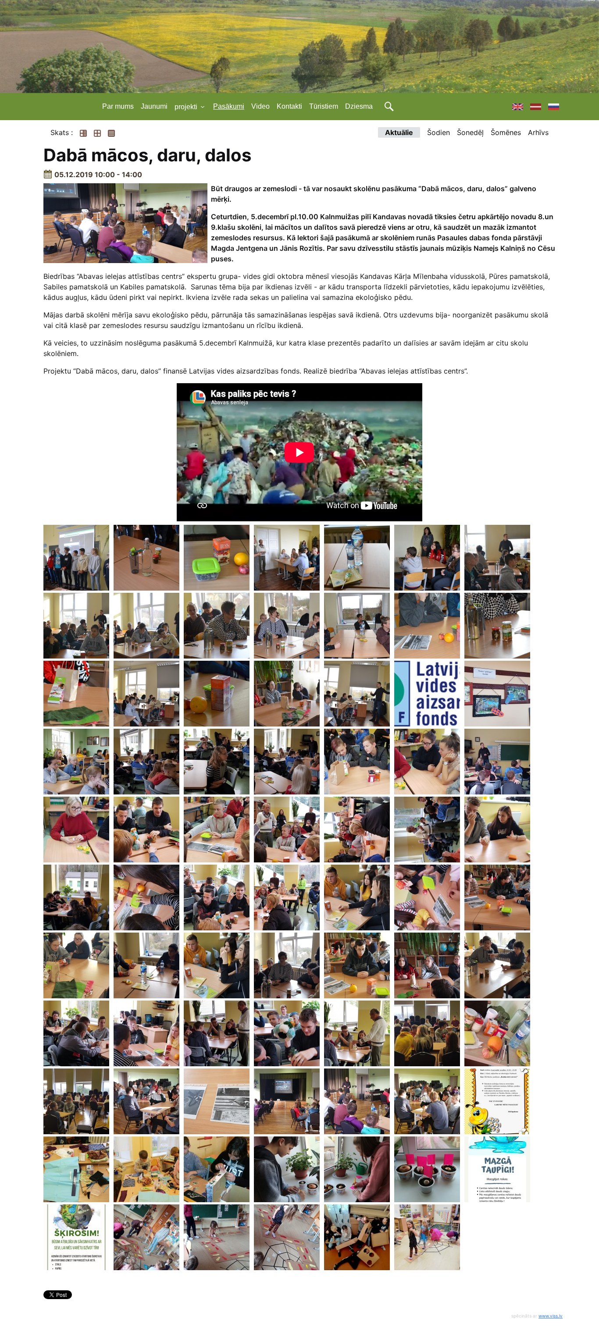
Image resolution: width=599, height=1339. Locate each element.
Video (260, 106)
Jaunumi (154, 106)
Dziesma (359, 106)
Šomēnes (506, 132)
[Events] (514, 106)
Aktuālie (399, 132)
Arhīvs (538, 132)
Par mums (118, 106)
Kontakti (289, 106)
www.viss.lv (550, 1315)
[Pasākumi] (532, 106)
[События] (550, 106)
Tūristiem (323, 106)
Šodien (438, 132)
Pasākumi (228, 106)
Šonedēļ (470, 132)
